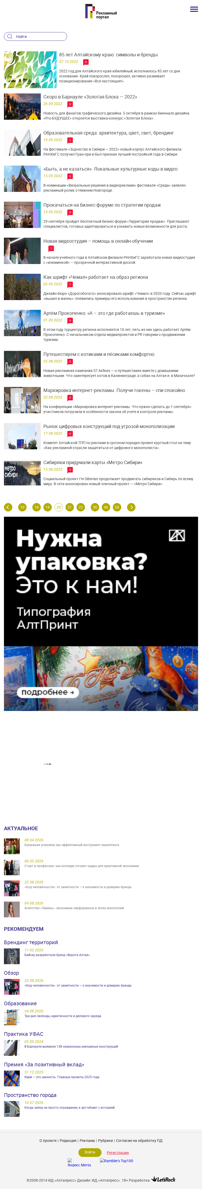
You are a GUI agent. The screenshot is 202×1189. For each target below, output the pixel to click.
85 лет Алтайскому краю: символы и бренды (108, 54)
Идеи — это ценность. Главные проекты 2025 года (61, 1077)
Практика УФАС (23, 1033)
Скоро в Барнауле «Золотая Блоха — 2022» (90, 96)
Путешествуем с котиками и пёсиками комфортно (98, 354)
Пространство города (30, 1094)
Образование (20, 1003)
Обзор (11, 972)
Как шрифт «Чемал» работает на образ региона (95, 277)
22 (81, 507)
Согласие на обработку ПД (139, 1140)
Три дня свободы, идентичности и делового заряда (62, 1016)
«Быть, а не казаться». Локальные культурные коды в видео (110, 169)
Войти (90, 1152)
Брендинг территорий (31, 942)
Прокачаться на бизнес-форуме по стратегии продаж (102, 205)
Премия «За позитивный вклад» (44, 1064)
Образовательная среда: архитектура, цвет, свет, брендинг (108, 133)
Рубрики (105, 1140)
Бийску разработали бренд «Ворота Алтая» (57, 955)
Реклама (87, 1140)
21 (70, 507)
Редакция (68, 1140)
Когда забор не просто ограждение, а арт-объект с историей (69, 1107)
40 (106, 507)
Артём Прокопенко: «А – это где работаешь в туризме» (104, 313)
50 (117, 507)
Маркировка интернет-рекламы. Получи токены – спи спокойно (114, 390)
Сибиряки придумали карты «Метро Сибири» (92, 462)
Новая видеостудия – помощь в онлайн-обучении (98, 241)
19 (48, 507)
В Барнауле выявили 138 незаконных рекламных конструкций (71, 1046)
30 (95, 507)
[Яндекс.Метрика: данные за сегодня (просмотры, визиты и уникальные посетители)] (79, 1162)
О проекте (48, 1140)
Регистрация (118, 1152)
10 (22, 507)
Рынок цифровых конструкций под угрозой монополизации (109, 426)
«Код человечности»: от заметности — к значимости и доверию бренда (78, 985)
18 (36, 507)
